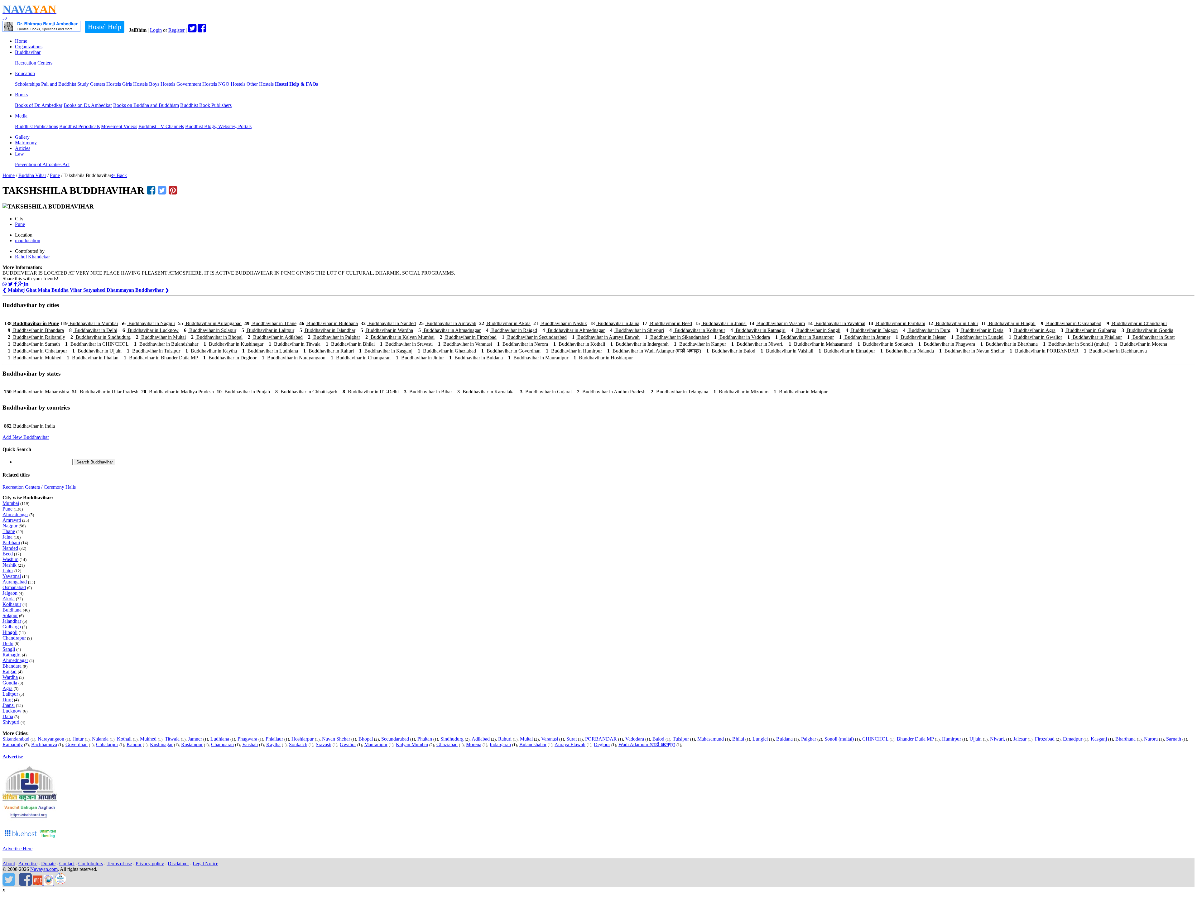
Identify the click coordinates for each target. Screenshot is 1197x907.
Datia (7, 716)
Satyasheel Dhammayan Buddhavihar (126, 290)
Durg (7, 699)
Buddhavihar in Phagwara (946, 344)
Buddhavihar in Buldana (476, 357)
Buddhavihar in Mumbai (89, 323)
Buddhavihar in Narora (522, 344)
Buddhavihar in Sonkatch (885, 344)
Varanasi (549, 738)
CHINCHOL (875, 738)
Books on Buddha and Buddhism (146, 105)
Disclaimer (178, 863)
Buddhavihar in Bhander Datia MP (161, 357)
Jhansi (8, 705)
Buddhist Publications (36, 126)
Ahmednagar (15, 660)
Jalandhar (11, 621)
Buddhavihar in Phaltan (92, 357)
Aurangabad (14, 581)
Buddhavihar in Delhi (93, 330)
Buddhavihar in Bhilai (350, 344)
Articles (22, 148)
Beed (7, 553)
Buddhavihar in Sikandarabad (677, 337)
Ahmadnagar (15, 514)
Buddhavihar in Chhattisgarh (306, 391)
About (8, 863)
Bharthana (1125, 738)
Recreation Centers (33, 62)
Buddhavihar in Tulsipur (153, 350)
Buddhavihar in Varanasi (465, 344)
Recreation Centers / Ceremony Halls (39, 487)
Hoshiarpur (302, 738)
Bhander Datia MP (915, 738)
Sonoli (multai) (839, 738)
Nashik (9, 565)
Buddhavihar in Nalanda (907, 350)
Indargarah (500, 744)
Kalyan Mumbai (412, 744)
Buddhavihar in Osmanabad (1071, 323)
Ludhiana (219, 738)
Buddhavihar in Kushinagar (233, 344)
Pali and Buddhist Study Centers (73, 84)
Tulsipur (681, 738)
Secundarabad (395, 738)
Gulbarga (11, 626)
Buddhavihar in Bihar (428, 391)
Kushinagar (161, 744)
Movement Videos (119, 126)
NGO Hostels (231, 84)
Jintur (78, 738)
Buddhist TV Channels (161, 126)
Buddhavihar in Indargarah (639, 344)
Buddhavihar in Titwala (294, 344)
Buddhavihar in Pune (31, 323)
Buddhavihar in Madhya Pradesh (177, 391)
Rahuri (505, 738)
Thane (8, 531)
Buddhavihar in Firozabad (468, 337)
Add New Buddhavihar (25, 437)
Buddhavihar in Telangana (679, 391)
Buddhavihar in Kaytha (211, 350)
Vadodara (634, 738)
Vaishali (250, 744)
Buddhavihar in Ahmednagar (573, 330)
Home (21, 41)
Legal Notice (205, 863)
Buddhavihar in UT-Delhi (371, 391)
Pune (55, 175)
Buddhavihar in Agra (1032, 330)
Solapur (10, 615)
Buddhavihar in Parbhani (896, 323)
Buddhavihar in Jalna (614, 323)
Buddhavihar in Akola (505, 323)
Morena (473, 744)
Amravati (11, 520)
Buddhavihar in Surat (1151, 337)
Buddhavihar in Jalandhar (327, 330)
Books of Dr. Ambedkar (38, 105)
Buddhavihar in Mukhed (34, 357)
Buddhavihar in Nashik (560, 323)
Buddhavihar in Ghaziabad (447, 350)
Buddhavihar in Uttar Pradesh (105, 391)
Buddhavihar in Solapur (210, 330)
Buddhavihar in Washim (777, 323)
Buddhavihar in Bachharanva (1115, 350)
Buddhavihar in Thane (270, 323)
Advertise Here (17, 848)
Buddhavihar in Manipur (801, 391)
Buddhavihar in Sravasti (406, 344)
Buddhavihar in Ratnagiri (758, 330)
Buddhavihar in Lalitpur (268, 330)
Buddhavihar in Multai (161, 337)
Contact (67, 863)
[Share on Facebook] (16, 284)
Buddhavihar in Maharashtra (36, 391)
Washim (10, 559)
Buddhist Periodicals (79, 126)
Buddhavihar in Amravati (447, 323)
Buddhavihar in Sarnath (34, 344)
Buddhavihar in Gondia (1147, 330)
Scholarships (27, 84)
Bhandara (12, 666)
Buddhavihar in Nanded (388, 323)
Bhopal (365, 738)
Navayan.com (44, 869)
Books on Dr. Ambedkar (88, 105)
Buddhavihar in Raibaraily (36, 337)
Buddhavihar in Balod (730, 350)
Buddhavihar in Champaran (361, 357)
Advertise (12, 756)
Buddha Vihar (32, 175)
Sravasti (323, 744)
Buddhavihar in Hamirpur (574, 350)
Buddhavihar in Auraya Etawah (606, 337)
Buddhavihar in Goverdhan (511, 350)
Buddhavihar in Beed (667, 323)
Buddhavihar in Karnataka (486, 391)
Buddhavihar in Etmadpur (847, 350)
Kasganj (1099, 738)
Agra (7, 688)
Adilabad (481, 738)
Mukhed (148, 738)
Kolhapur (11, 604)
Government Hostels (196, 84)
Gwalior (348, 744)
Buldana (784, 738)
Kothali (124, 738)
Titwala (172, 738)
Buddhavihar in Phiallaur (1094, 337)
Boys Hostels (162, 84)
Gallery (22, 137)
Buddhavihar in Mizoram (741, 391)
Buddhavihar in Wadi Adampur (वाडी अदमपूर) (654, 350)
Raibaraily (12, 744)
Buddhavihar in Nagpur (148, 323)
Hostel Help (104, 27)
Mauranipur (375, 744)
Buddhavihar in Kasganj (385, 350)
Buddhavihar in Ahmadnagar (449, 330)
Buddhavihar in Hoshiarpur (603, 357)
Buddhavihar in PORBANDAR (1044, 350)
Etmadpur (1072, 738)
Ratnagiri (11, 654)
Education (25, 73)
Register (176, 30)
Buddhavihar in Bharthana (1009, 344)
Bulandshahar (532, 744)
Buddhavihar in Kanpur (700, 344)
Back (119, 175)
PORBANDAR (601, 738)
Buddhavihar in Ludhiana (270, 350)
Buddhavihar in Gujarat (546, 391)
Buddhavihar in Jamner (864, 337)
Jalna (7, 537)
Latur (7, 570)
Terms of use (119, 863)
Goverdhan (76, 744)
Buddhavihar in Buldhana (328, 323)
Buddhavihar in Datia (979, 330)
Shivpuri (10, 722)
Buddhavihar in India (29, 426)
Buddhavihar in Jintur (420, 357)
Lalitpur (10, 694)
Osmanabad (14, 587)
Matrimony (26, 142)
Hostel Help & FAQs (296, 84)
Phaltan (424, 738)
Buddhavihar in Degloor (230, 357)
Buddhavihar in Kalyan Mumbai (400, 337)
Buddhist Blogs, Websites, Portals (218, 126)
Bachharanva (44, 744)
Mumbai (10, 503)
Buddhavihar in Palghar (334, 337)
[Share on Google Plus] (21, 284)
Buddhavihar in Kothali (579, 344)
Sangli (8, 649)
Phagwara (247, 738)
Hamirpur (951, 738)
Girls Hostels (135, 84)
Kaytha (273, 744)
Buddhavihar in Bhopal (217, 337)
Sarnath (1173, 738)
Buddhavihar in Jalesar (921, 337)
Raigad (9, 671)
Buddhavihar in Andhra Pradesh (611, 391)
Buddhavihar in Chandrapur (1137, 323)
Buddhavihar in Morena (1141, 344)
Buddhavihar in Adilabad (275, 337)
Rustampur (192, 744)
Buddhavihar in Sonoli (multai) (1076, 344)
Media (21, 115)
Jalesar (1019, 738)
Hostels (113, 84)
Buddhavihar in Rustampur (804, 337)
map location (27, 240)
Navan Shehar (336, 738)
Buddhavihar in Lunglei (977, 337)
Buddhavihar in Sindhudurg (100, 337)
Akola (8, 598)
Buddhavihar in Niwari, (757, 344)
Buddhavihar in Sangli (815, 330)
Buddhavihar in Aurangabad (210, 323)
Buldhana (12, 609)
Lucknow (12, 710)
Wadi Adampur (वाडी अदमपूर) (646, 744)
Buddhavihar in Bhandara (36, 330)
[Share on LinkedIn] (26, 284)
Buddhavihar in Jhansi (721, 323)
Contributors (90, 863)
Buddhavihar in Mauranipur (538, 357)
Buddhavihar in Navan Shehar (971, 350)
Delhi (7, 643)
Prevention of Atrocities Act (42, 164)
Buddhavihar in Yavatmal (836, 323)
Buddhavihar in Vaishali (787, 350)
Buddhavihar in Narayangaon (293, 357)
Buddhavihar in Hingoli (1008, 323)
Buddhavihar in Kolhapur (697, 330)
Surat (571, 738)
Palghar (808, 738)
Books (21, 94)
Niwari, (997, 738)
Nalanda (100, 738)
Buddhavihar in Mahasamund (820, 344)
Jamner (195, 738)
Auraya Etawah (570, 744)
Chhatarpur (107, 744)
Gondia (9, 682)
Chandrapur (14, 638)
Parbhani (11, 542)
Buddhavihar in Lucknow (151, 330)
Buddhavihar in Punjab (243, 391)
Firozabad (1045, 738)
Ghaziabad (447, 744)
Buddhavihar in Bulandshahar (166, 344)
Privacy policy (150, 863)
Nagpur (9, 525)
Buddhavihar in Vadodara (742, 337)
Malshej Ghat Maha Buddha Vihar (42, 290)
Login (156, 30)
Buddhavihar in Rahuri (328, 350)
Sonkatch (298, 744)
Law (19, 153)
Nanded (10, 548)
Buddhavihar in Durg (926, 330)
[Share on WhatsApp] (4, 284)
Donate (48, 863)
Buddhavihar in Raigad (511, 330)
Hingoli (9, 632)
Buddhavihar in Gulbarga (1088, 330)
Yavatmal (11, 576)
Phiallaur (274, 738)
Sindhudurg (452, 738)
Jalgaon (9, 593)
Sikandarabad (15, 738)
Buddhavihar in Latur (953, 323)
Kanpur (134, 744)
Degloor (602, 744)
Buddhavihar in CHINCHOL (97, 344)
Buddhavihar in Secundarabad (534, 337)
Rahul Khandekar (32, 256)
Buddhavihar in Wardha (387, 330)
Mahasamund (710, 738)
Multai (526, 738)
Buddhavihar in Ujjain (97, 350)
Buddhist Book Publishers (206, 105)
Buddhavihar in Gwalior (1035, 337)
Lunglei (760, 738)
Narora (1151, 738)
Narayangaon (51, 738)
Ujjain (975, 738)
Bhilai (738, 738)
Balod (658, 738)
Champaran (222, 744)
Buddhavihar (28, 52)
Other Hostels (260, 84)
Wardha (10, 677)
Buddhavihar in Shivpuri (637, 330)
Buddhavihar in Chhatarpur (37, 350)
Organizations (28, 46)
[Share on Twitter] (10, 284)
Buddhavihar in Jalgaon (872, 330)
